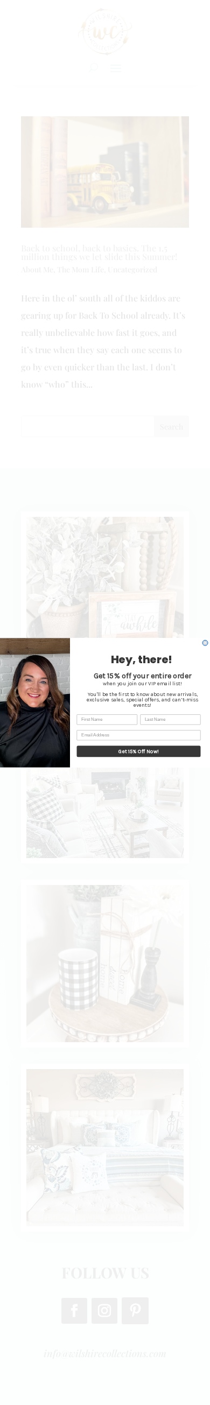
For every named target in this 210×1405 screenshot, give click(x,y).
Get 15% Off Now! (138, 751)
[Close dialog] (205, 642)
